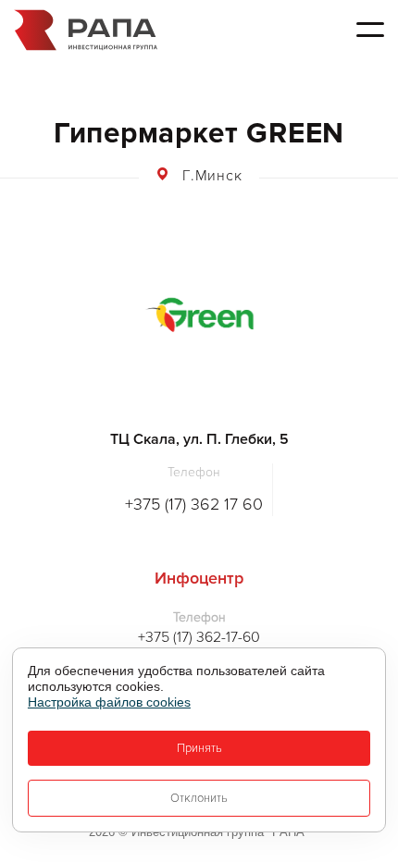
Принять (199, 748)
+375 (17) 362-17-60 (199, 637)
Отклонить (199, 798)
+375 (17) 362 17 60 (194, 504)
